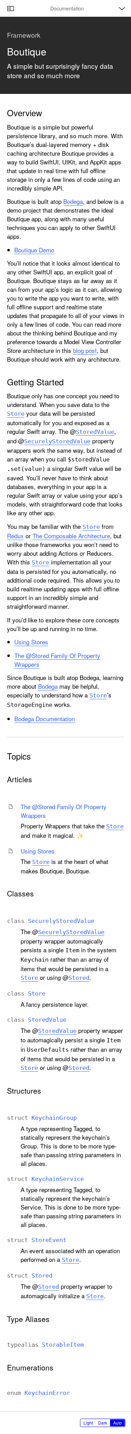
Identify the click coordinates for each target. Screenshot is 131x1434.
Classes (20, 893)
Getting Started (35, 382)
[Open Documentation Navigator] (11, 8)
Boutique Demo (34, 249)
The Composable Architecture (71, 535)
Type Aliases (28, 1319)
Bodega (73, 201)
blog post (85, 350)
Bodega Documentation (44, 718)
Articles (19, 779)
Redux (15, 535)
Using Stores (31, 641)
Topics (19, 756)
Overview (24, 113)
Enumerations (30, 1367)
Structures (24, 1090)
